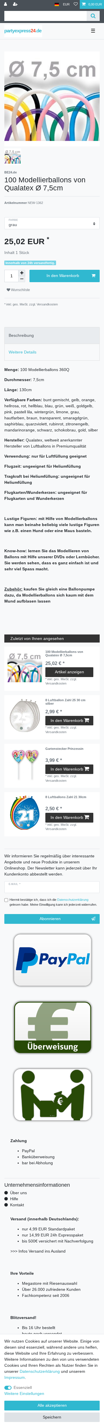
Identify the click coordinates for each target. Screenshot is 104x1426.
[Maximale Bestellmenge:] (21, 273)
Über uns (18, 1192)
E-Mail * (15, 884)
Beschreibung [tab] (21, 335)
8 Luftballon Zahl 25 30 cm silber (65, 701)
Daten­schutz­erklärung (40, 1371)
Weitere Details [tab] (22, 352)
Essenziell (23, 1387)
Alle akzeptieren (52, 1405)
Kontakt (17, 1205)
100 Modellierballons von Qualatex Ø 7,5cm (64, 653)
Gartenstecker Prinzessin (64, 748)
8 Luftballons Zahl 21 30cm (65, 797)
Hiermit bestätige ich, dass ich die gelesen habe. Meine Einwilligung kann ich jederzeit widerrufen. (53, 902)
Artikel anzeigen (69, 672)
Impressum (14, 1377)
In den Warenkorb (63, 275)
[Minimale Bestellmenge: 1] (21, 279)
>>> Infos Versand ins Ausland (38, 1251)
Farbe (13, 220)
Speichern (52, 1417)
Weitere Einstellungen (24, 1393)
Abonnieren (50, 918)
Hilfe (14, 1198)
